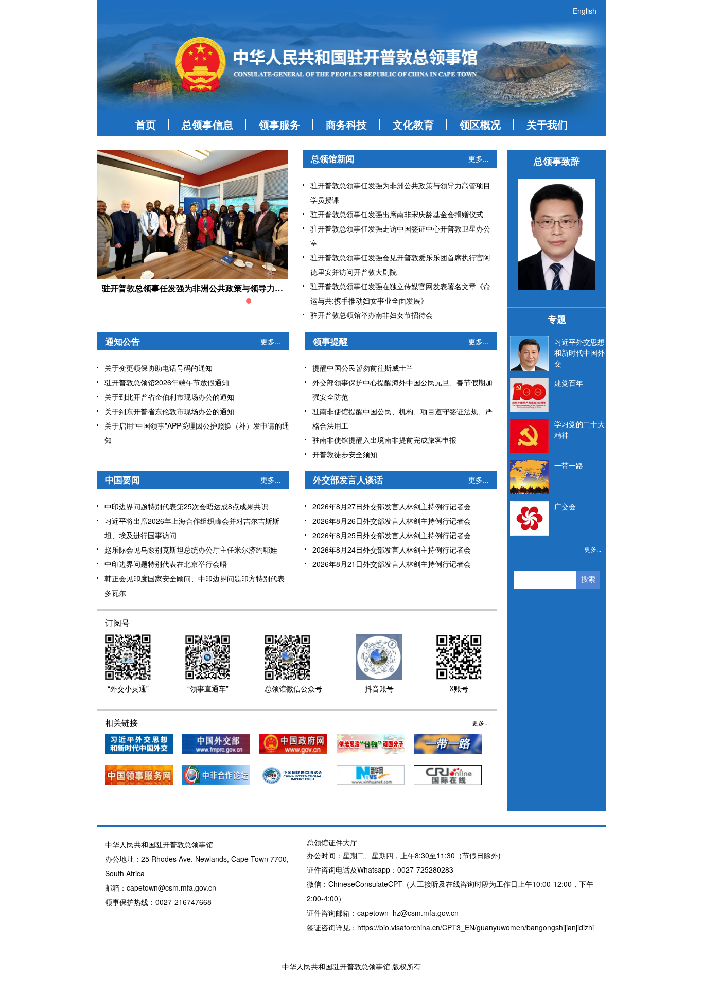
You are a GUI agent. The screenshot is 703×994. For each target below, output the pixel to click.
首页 (145, 124)
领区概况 (480, 124)
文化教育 (413, 124)
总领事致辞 (557, 161)
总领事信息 (207, 124)
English (584, 11)
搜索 (588, 579)
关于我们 (547, 124)
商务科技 (346, 124)
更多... (478, 158)
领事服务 (279, 124)
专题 (557, 319)
